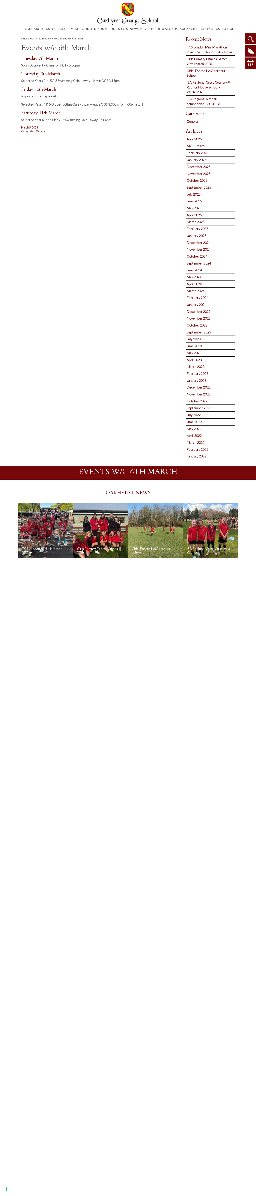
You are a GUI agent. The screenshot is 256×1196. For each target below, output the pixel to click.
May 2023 (194, 353)
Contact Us (209, 29)
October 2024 (197, 256)
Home (27, 29)
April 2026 (194, 139)
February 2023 (197, 373)
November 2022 (198, 394)
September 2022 (199, 408)
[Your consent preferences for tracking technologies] (6, 1189)
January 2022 (196, 456)
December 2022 (198, 387)
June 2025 (194, 201)
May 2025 (194, 208)
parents (250, 51)
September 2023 (199, 332)
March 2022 (195, 442)
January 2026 (196, 160)
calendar (250, 63)
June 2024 (194, 270)
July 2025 (194, 194)
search (250, 38)
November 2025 (198, 174)
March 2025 (195, 222)
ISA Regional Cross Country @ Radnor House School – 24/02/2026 (208, 87)
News (55, 38)
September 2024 (199, 263)
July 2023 (194, 339)
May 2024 (194, 277)
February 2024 (197, 298)
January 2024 (196, 304)
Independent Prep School (35, 38)
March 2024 (195, 291)
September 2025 (199, 187)
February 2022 (197, 449)
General (41, 131)
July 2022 (194, 415)
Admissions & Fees (112, 29)
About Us (42, 29)
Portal (228, 29)
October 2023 (197, 325)
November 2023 (198, 318)
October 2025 (197, 180)
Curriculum (62, 29)
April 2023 (194, 360)
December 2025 (198, 167)
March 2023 (195, 366)
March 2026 (195, 146)
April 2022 (194, 435)
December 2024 (198, 242)
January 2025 (196, 236)
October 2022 (197, 401)
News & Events (142, 29)
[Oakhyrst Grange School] (128, 13)
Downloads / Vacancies (177, 29)
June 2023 (194, 346)
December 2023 (198, 311)
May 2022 (194, 429)
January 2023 (196, 380)
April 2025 (194, 215)
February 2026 (197, 153)
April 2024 (194, 284)
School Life (85, 29)
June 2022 (194, 422)
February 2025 (197, 229)
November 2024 (198, 249)
